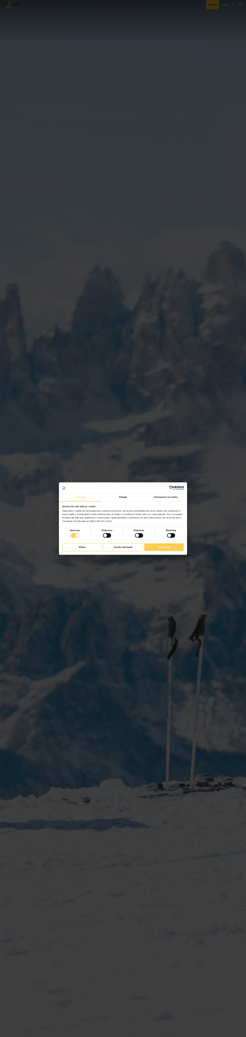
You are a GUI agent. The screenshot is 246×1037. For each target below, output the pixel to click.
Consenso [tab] (80, 497)
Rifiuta (82, 547)
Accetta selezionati (123, 547)
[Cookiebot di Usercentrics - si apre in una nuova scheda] (171, 488)
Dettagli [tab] (123, 497)
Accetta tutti (164, 547)
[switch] (107, 535)
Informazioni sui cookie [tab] (165, 497)
